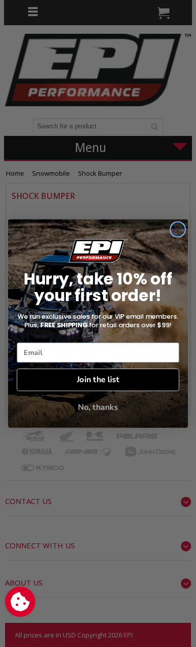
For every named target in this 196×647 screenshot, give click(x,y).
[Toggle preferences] (20, 602)
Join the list (98, 379)
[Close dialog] (178, 229)
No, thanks (98, 407)
